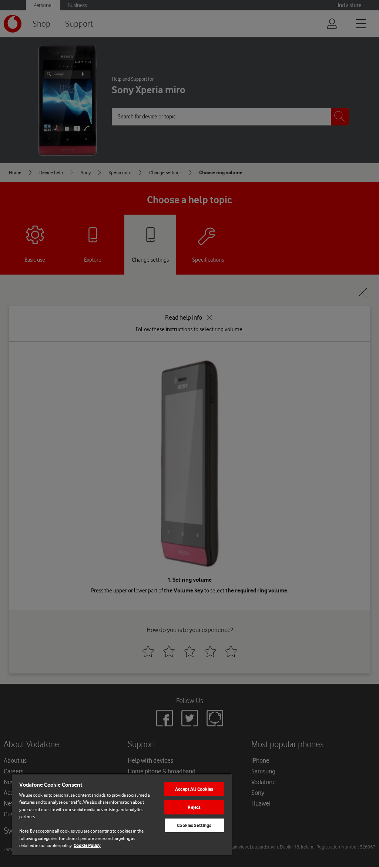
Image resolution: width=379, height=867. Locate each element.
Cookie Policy (87, 845)
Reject (194, 807)
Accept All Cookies (194, 789)
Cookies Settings (194, 825)
